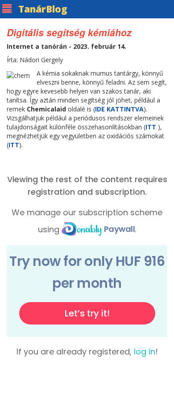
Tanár (42, 9)
